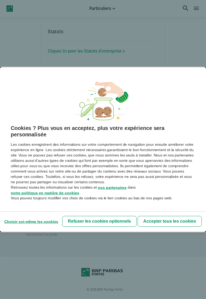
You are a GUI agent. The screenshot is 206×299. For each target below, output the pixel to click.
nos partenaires (112, 187)
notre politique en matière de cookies (45, 193)
